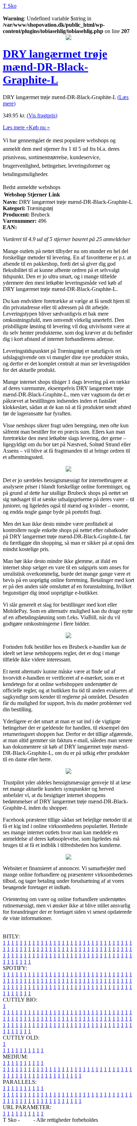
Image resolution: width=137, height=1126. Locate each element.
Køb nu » (39, 127)
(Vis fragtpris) (42, 115)
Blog (26, 1120)
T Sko (10, 6)
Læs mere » (16, 127)
